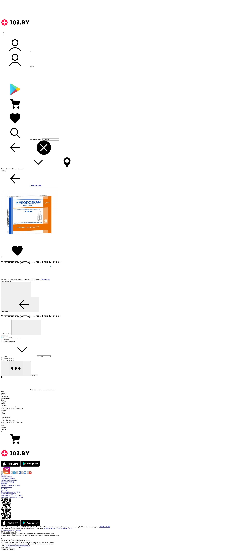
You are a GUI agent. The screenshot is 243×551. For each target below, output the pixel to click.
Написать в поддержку (8, 493)
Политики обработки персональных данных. (58, 528)
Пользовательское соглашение (10, 485)
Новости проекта (6, 476)
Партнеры (4, 490)
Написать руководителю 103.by (11, 492)
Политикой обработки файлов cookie (18, 545)
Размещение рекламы (8, 478)
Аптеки (7, 34)
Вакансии (4, 488)
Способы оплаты (6, 487)
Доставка (4, 483)
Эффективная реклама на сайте (11, 530)
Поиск (7, 32)
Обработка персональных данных (12, 497)
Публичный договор (7, 482)
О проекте (4, 475)
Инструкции (9, 35)
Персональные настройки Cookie (11, 495)
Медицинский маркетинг (9, 480)
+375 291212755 (104, 527)
